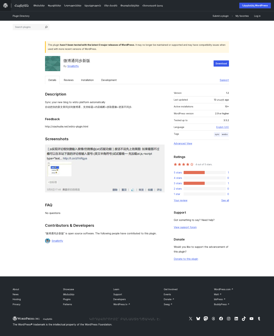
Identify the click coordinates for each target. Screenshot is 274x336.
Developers (119, 299)
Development (109, 80)
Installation (87, 80)
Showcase (68, 289)
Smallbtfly (73, 66)
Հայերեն (47, 319)
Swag (168, 304)
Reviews (69, 80)
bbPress (219, 299)
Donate (169, 299)
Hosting (17, 299)
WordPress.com (223, 289)
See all (225, 200)
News (16, 294)
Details (52, 80)
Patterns (67, 304)
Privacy (16, 304)
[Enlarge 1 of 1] (160, 148)
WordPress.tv (121, 304)
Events (167, 294)
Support (224, 80)
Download (221, 63)
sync (217, 134)
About (16, 289)
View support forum (185, 227)
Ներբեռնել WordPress (255, 5)
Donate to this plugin (186, 258)
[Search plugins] (46, 27)
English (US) (222, 127)
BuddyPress (221, 304)
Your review (180, 200)
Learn (116, 289)
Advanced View (183, 143)
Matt (218, 294)
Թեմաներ (68, 294)
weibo (225, 134)
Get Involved (170, 289)
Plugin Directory (21, 16)
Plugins (67, 299)
